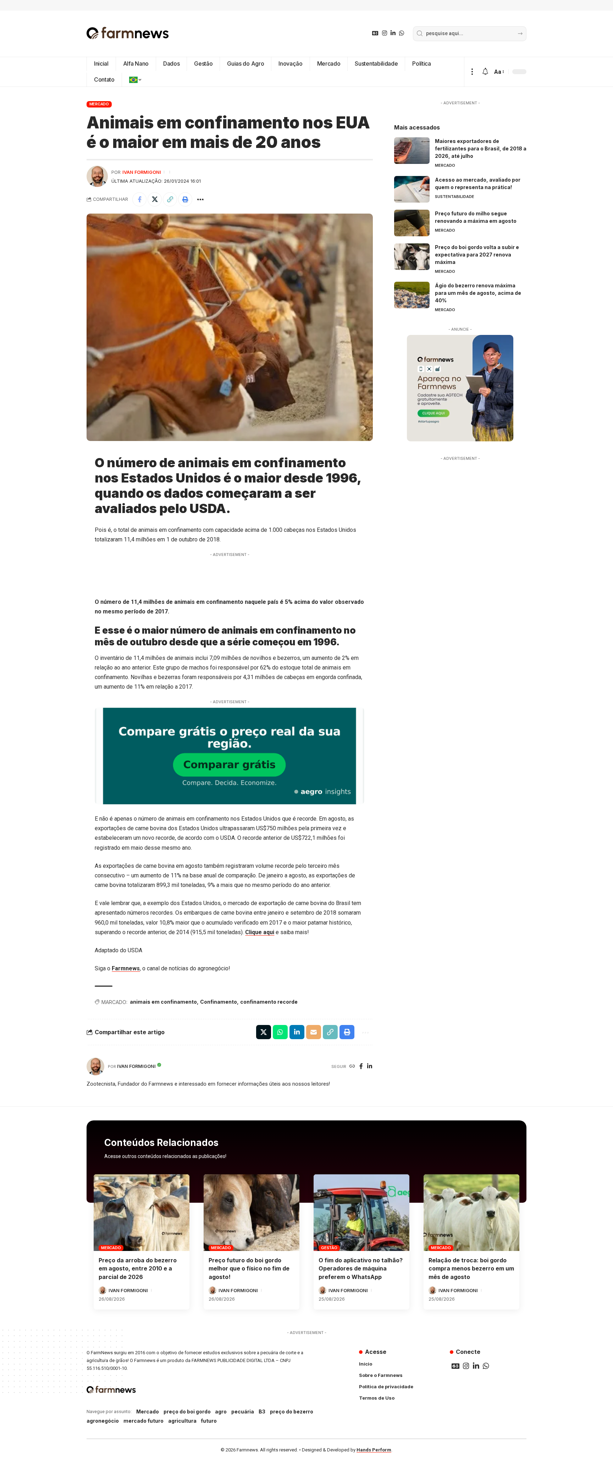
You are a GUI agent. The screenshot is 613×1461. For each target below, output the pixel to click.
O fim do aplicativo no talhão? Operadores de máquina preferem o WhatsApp (361, 1268)
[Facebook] (361, 1067)
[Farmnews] (128, 33)
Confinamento (218, 1002)
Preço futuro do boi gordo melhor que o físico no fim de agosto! (249, 1268)
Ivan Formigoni (141, 172)
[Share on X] (155, 199)
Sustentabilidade (454, 196)
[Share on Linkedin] (296, 1032)
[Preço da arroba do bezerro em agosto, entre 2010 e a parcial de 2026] (141, 1212)
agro (221, 1411)
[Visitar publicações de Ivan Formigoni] (97, 176)
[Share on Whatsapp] (280, 1032)
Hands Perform (374, 1449)
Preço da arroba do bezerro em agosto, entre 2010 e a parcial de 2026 (138, 1268)
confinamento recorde (269, 1002)
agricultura (182, 1421)
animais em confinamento (163, 1002)
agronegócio (103, 1421)
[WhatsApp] (401, 33)
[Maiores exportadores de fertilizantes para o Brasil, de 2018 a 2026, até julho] (412, 150)
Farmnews (126, 968)
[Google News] (375, 33)
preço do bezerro (291, 1411)
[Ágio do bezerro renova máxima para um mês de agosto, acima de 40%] (412, 295)
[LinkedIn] (393, 33)
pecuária (242, 1411)
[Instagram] (384, 33)
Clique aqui (259, 932)
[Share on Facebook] (139, 199)
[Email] (313, 1032)
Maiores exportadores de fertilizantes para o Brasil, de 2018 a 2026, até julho (480, 148)
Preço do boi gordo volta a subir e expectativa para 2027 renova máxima (477, 254)
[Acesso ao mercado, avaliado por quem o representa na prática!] (412, 189)
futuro (209, 1421)
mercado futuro (143, 1421)
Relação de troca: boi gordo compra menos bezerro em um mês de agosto (471, 1268)
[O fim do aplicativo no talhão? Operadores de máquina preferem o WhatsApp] (361, 1212)
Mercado (99, 103)
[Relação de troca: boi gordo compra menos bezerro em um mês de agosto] (471, 1212)
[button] (472, 72)
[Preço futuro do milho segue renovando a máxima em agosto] (412, 223)
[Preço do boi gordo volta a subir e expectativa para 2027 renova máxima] (412, 256)
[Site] (352, 1067)
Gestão (329, 1247)
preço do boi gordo (187, 1411)
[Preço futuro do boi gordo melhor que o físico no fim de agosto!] (251, 1212)
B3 (262, 1411)
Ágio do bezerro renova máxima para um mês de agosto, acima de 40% (478, 292)
